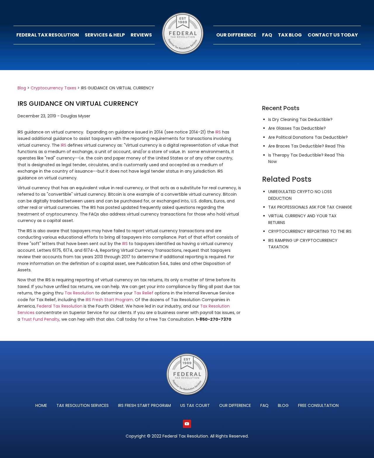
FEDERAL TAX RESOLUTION (47, 35)
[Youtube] (187, 424)
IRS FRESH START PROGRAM (144, 405)
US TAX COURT (195, 405)
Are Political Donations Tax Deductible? (308, 137)
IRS (218, 132)
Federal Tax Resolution (59, 306)
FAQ (267, 35)
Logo (184, 35)
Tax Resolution (79, 293)
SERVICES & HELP (105, 35)
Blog (22, 88)
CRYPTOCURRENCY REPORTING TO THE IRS (310, 231)
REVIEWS (141, 35)
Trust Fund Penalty (40, 319)
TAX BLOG (290, 35)
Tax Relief (143, 293)
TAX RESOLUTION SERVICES (82, 405)
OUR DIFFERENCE (236, 35)
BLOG (283, 405)
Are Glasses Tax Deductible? (297, 128)
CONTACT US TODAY (333, 35)
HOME (41, 405)
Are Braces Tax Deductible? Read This (306, 146)
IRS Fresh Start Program (109, 300)
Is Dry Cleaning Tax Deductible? (300, 119)
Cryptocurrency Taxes (53, 88)
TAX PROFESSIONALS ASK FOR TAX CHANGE (310, 207)
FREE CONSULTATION (318, 405)
